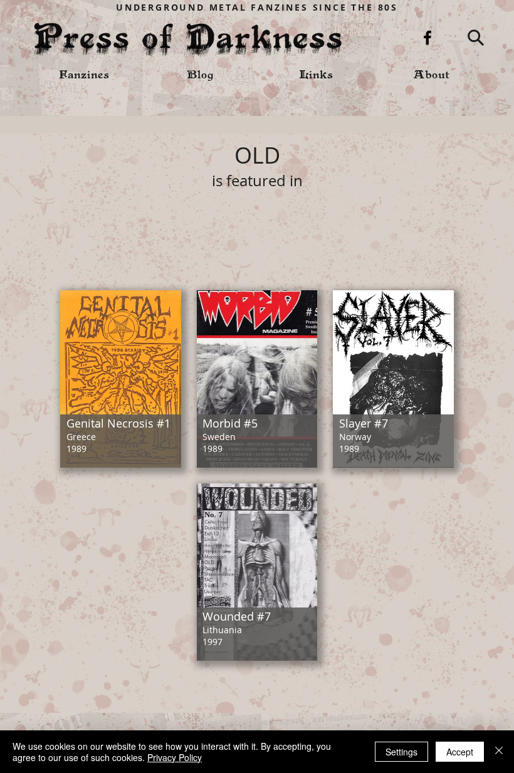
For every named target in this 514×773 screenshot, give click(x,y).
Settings (401, 751)
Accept (459, 751)
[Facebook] (427, 37)
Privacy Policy (174, 757)
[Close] (498, 751)
